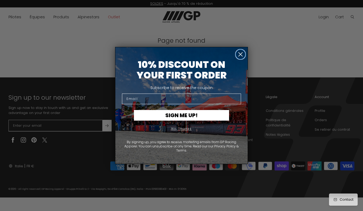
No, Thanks (181, 128)
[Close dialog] (240, 54)
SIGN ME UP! (181, 115)
